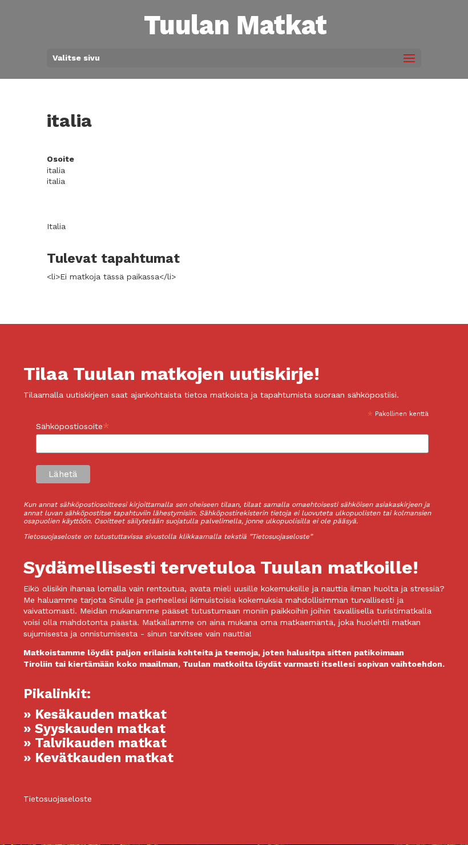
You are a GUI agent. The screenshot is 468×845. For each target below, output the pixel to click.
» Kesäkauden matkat (95, 714)
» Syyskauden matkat (94, 728)
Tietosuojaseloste (57, 798)
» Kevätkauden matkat (98, 758)
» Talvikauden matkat (95, 743)
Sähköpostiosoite (73, 426)
